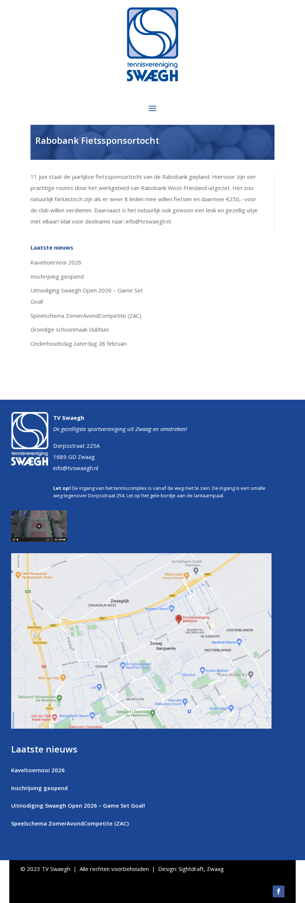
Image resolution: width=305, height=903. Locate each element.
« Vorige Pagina (31, 842)
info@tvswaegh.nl (75, 468)
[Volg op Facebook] (279, 891)
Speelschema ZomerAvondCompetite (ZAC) (85, 315)
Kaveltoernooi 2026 (55, 262)
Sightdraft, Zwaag (201, 868)
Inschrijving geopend (57, 276)
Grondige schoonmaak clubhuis (69, 329)
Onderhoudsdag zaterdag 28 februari (78, 343)
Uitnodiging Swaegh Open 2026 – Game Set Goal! (78, 805)
